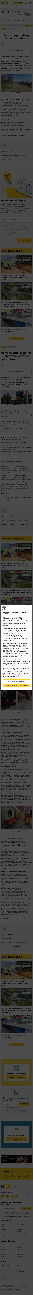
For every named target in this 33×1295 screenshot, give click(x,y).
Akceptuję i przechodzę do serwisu (16, 685)
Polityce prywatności (11, 676)
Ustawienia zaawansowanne (16, 681)
